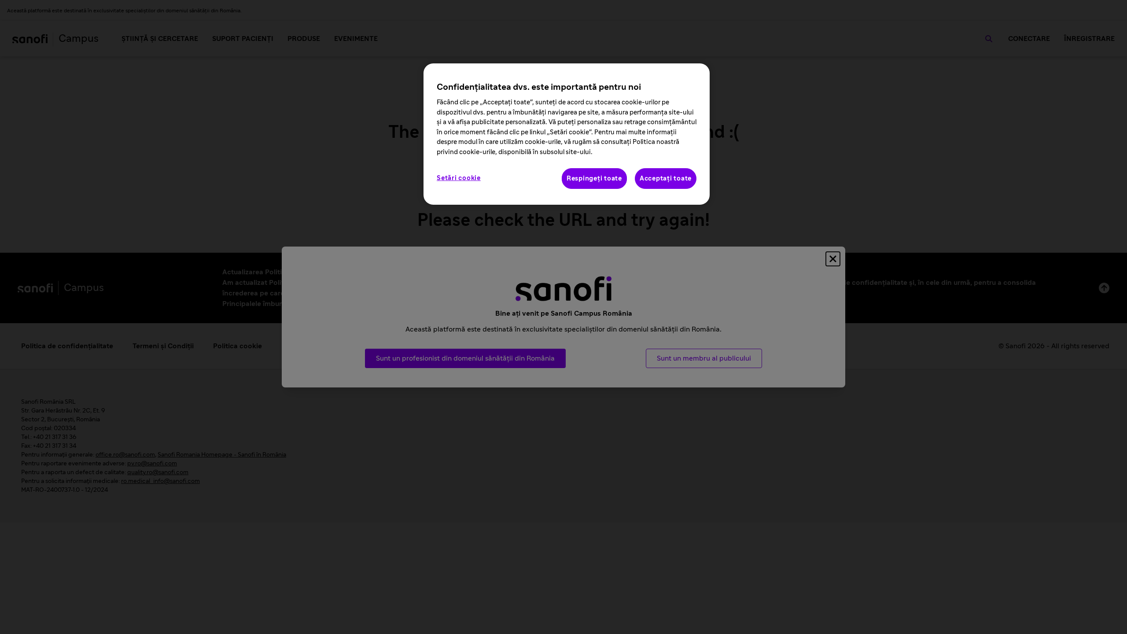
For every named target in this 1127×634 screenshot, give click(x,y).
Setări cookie (459, 178)
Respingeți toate (594, 178)
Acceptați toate (666, 178)
